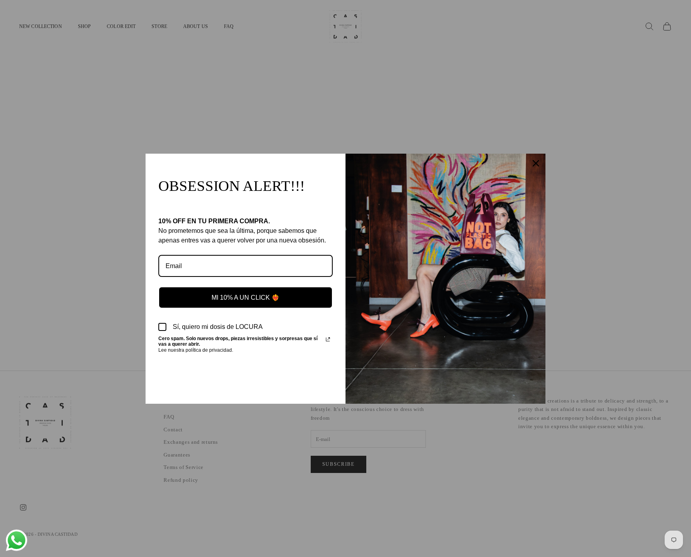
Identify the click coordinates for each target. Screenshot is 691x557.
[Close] (535, 163)
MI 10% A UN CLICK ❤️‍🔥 (246, 297)
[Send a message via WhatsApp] (16, 540)
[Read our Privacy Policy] (328, 339)
